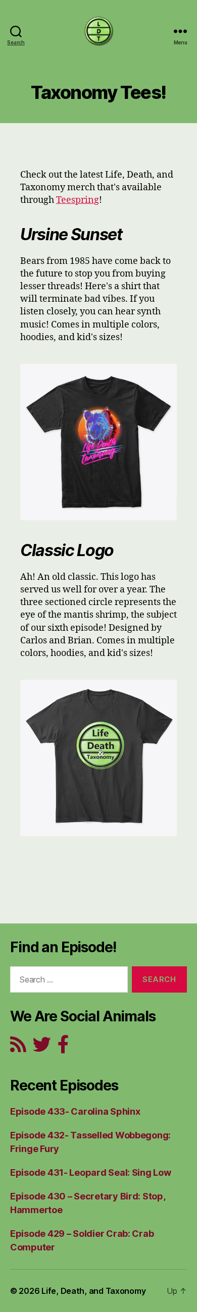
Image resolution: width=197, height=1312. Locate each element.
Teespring (77, 200)
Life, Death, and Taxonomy (93, 1291)
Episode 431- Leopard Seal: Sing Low (90, 1172)
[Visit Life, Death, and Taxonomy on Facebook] (63, 1048)
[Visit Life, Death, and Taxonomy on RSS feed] (18, 1048)
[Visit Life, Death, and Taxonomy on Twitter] (42, 1048)
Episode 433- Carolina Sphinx (75, 1111)
